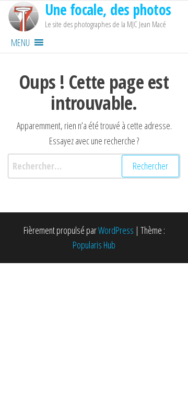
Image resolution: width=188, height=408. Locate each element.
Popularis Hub (94, 245)
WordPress (116, 230)
